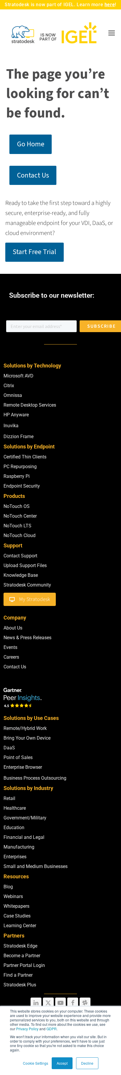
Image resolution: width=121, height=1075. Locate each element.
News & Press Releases (27, 637)
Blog (8, 887)
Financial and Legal (24, 837)
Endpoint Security (22, 486)
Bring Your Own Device (27, 738)
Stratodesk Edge (20, 946)
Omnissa (13, 395)
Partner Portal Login (24, 965)
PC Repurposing (20, 466)
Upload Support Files (25, 565)
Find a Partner (18, 975)
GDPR (51, 1028)
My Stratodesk (34, 599)
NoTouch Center (20, 516)
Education (14, 827)
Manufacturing (19, 847)
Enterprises (15, 856)
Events (10, 647)
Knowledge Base (21, 575)
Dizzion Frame (18, 436)
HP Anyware (16, 415)
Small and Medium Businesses (36, 866)
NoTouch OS (17, 506)
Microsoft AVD (18, 376)
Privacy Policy (27, 1028)
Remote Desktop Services (30, 405)
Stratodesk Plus (20, 985)
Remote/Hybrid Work (25, 728)
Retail (9, 798)
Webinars (13, 896)
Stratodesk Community (27, 585)
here (110, 4)
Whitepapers (16, 906)
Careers (11, 657)
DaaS (9, 748)
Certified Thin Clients (25, 457)
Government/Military (25, 818)
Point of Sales (18, 757)
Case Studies (17, 916)
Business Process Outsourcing (35, 778)
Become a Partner (22, 955)
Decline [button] (87, 1063)
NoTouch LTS (17, 526)
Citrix (9, 385)
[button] (111, 32)
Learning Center (20, 925)
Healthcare (15, 808)
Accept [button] (62, 1063)
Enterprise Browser (23, 767)
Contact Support (20, 556)
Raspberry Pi (17, 476)
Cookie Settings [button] (35, 1063)
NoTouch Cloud (20, 535)
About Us (13, 628)
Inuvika (11, 425)
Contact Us (15, 667)
